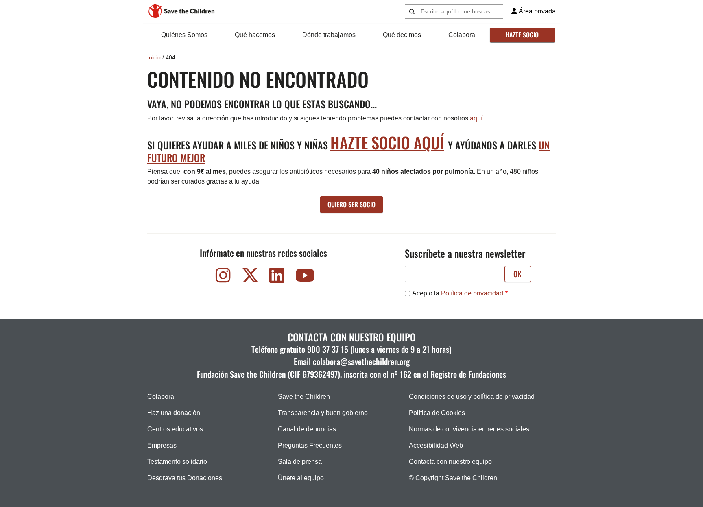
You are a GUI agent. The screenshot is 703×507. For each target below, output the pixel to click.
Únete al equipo (301, 477)
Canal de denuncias (307, 429)
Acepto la (457, 293)
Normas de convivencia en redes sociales (469, 429)
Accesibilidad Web (436, 445)
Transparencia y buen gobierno (323, 412)
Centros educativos (175, 429)
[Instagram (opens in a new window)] (223, 277)
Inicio (154, 57)
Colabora (461, 34)
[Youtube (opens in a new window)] (304, 277)
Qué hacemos (255, 34)
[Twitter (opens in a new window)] (250, 277)
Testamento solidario (177, 461)
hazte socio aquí (387, 142)
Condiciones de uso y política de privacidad (472, 396)
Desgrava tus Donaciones (184, 477)
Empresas (162, 445)
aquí (476, 118)
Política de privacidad (472, 293)
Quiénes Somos (184, 34)
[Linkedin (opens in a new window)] (277, 277)
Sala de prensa (300, 461)
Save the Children (304, 396)
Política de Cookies (437, 412)
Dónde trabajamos (329, 34)
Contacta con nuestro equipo (450, 461)
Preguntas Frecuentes (310, 445)
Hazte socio (522, 34)
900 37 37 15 (327, 349)
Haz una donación (173, 412)
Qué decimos (402, 34)
